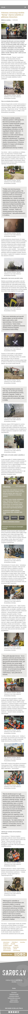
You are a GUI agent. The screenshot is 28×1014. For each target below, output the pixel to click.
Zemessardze (7, 950)
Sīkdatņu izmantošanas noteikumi (11, 521)
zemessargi (17, 950)
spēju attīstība (7, 949)
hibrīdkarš (15, 942)
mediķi (13, 944)
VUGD (15, 949)
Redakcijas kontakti (14, 994)
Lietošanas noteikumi (14, 996)
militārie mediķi (8, 945)
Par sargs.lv (14, 992)
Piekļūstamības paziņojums (14, 998)
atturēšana (6, 942)
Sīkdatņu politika (14, 1000)
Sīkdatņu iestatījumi (14, 1001)
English (20, 486)
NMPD (16, 945)
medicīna (6, 944)
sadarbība (16, 947)
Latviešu (23, 486)
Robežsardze (7, 947)
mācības (23, 942)
